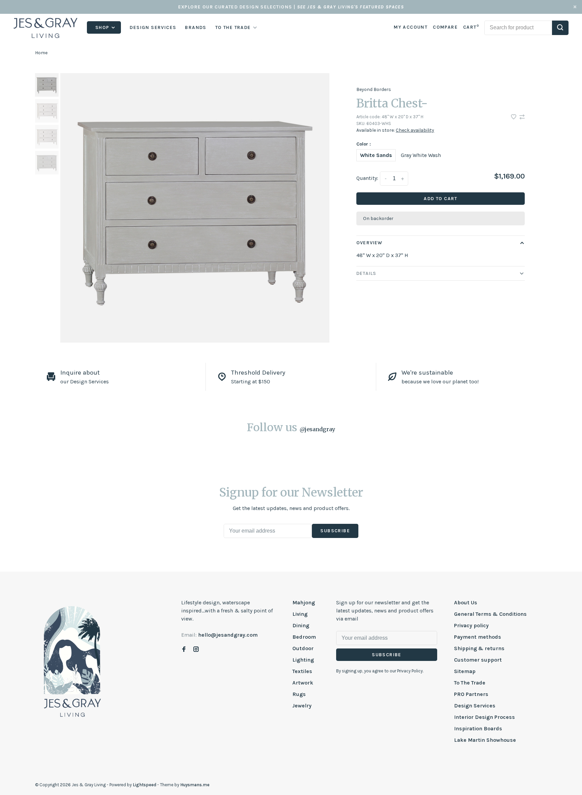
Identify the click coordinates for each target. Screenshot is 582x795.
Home (41, 53)
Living (300, 614)
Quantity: (367, 178)
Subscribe (335, 531)
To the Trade (233, 27)
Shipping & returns (479, 648)
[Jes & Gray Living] (72, 661)
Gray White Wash (421, 155)
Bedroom (304, 637)
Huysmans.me (194, 784)
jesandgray (317, 429)
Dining (300, 625)
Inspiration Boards (478, 728)
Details (366, 273)
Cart (471, 27)
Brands (195, 27)
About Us (465, 602)
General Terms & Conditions (490, 614)
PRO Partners (471, 694)
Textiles (302, 671)
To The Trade (469, 682)
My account (410, 27)
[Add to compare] (522, 117)
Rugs (299, 694)
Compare (445, 27)
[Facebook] (184, 649)
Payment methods (477, 637)
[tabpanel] (195, 208)
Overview (369, 243)
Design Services (153, 27)
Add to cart (440, 198)
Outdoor (303, 648)
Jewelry (302, 705)
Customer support (478, 660)
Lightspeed (144, 784)
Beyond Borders (373, 89)
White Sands (376, 155)
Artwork (302, 682)
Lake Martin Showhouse (485, 740)
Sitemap (465, 671)
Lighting (303, 660)
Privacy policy (471, 625)
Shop (103, 27)
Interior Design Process (484, 717)
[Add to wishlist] (514, 117)
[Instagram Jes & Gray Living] (196, 649)
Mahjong (303, 602)
